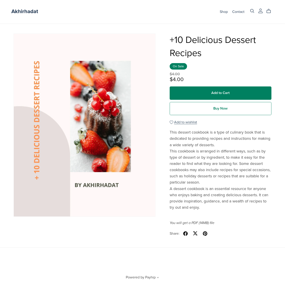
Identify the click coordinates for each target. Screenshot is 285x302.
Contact (238, 11)
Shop (224, 11)
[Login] (260, 10)
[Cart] (270, 11)
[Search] (252, 11)
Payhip (150, 277)
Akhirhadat (24, 11)
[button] (158, 278)
